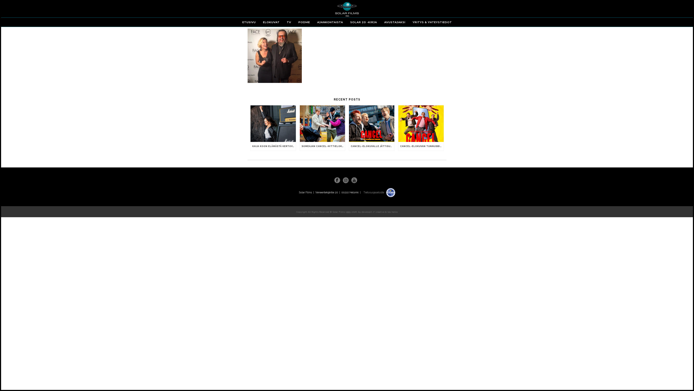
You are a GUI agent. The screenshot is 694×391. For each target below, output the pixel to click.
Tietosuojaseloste (374, 192)
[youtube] (354, 180)
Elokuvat (271, 22)
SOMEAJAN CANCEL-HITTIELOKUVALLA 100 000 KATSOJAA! (323, 146)
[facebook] (337, 180)
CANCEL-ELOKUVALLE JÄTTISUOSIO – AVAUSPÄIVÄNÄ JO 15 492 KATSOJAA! (372, 146)
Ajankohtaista (330, 22)
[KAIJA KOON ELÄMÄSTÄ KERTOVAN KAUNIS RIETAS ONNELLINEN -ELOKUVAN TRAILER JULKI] (273, 123)
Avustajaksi (394, 22)
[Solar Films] (347, 9)
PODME (304, 22)
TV (289, 22)
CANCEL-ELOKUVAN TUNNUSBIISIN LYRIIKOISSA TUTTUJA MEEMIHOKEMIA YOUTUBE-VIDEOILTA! (422, 146)
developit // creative (373, 212)
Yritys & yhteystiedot (432, 22)
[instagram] (346, 180)
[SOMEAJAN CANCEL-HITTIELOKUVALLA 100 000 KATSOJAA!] (322, 123)
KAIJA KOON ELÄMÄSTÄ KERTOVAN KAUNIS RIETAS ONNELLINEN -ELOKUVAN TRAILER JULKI (274, 146)
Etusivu (249, 22)
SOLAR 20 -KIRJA (363, 22)
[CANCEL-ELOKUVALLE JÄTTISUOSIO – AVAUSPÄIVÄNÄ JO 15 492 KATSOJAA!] (371, 123)
